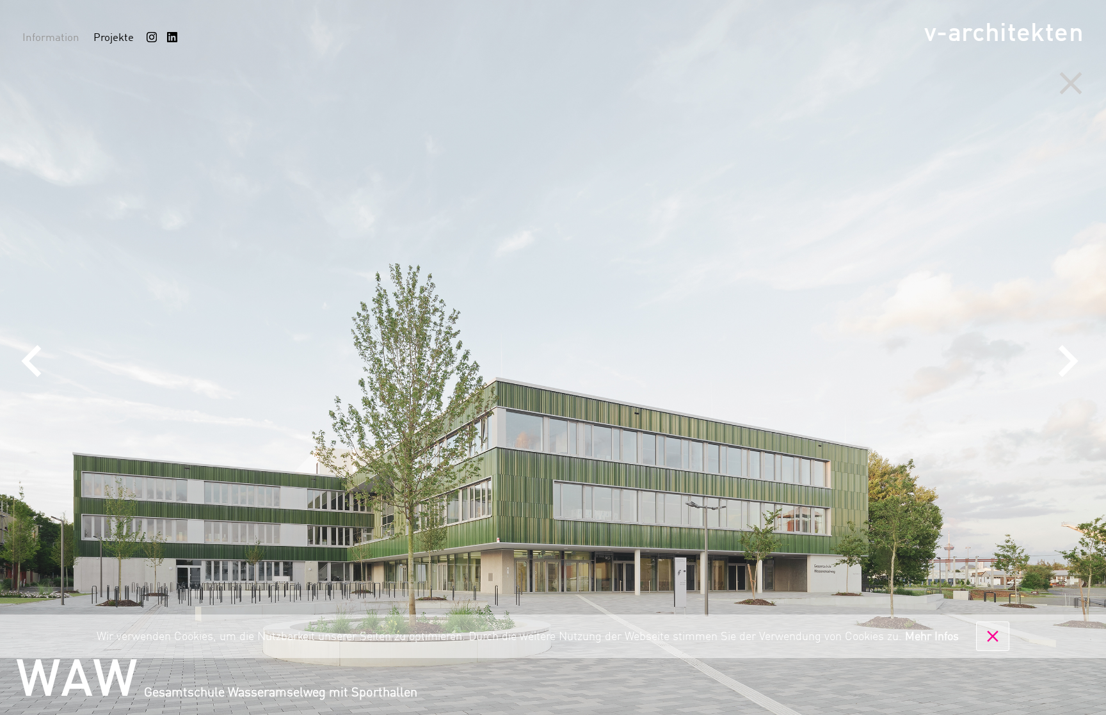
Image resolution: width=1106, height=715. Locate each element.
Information (50, 38)
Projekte (113, 38)
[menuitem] (151, 37)
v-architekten (1004, 34)
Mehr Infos (932, 637)
